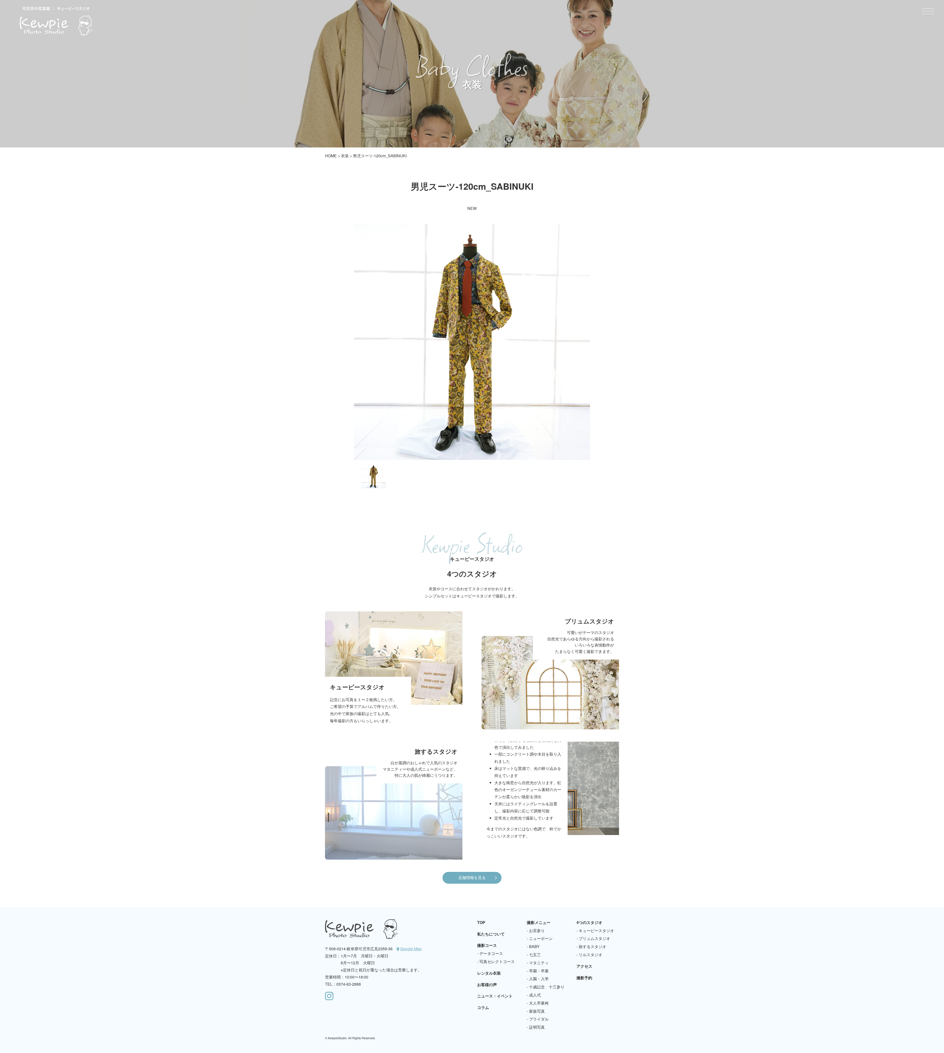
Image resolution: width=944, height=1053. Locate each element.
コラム (483, 1007)
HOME (331, 156)
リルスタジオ (590, 954)
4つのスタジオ (589, 922)
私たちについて (491, 934)
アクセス (584, 966)
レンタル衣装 (489, 973)
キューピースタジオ (596, 930)
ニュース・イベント (495, 996)
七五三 (535, 954)
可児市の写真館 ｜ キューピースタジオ (56, 21)
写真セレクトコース (497, 961)
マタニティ (539, 963)
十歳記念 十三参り (546, 987)
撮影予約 (584, 978)
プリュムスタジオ (594, 938)
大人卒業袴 (539, 1003)
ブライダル (539, 1019)
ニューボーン (541, 938)
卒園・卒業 (539, 971)
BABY (534, 946)
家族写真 (537, 1011)
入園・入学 (539, 978)
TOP (481, 922)
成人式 (535, 995)
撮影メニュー (538, 922)
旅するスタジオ (592, 946)
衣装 (345, 156)
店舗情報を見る (472, 877)
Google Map (411, 949)
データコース (491, 953)
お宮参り (537, 930)
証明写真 (537, 1027)
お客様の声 (487, 984)
